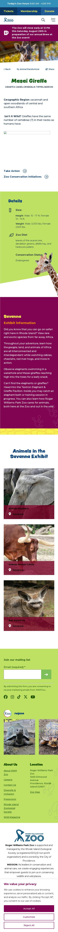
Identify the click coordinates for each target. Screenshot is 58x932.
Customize (29, 917)
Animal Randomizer (29, 69)
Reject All (29, 925)
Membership (29, 11)
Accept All (29, 908)
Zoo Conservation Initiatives (22, 176)
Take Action (12, 171)
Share (51, 69)
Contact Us (10, 785)
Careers (8, 779)
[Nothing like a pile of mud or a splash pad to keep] (19, 737)
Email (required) (14, 667)
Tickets (8, 11)
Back (8, 69)
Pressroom (10, 799)
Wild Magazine (12, 817)
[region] (29, 905)
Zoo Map (35, 792)
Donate (49, 11)
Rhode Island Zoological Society (11, 808)
